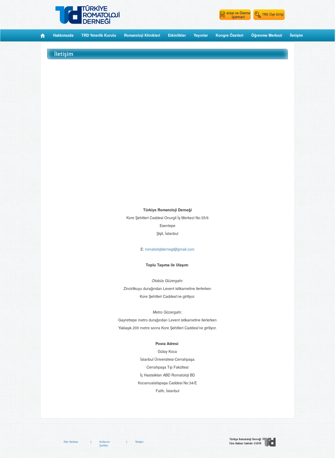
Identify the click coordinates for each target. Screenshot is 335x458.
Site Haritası (71, 442)
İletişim (139, 442)
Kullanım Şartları (104, 443)
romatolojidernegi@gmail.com (169, 249)
